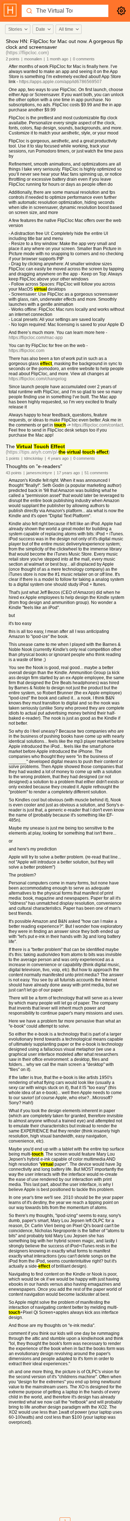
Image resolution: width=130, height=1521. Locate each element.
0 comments (84, 59)
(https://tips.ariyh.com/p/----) (58, 452)
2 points (13, 59)
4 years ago (58, 458)
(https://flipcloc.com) (27, 52)
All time (66, 29)
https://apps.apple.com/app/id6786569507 (60, 81)
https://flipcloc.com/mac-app (36, 337)
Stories (15, 29)
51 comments (96, 473)
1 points (13, 458)
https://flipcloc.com (26, 350)
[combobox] (17, 29)
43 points (14, 473)
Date (40, 29)
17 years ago (68, 473)
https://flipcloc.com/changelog (37, 378)
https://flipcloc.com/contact (97, 425)
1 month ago (57, 59)
